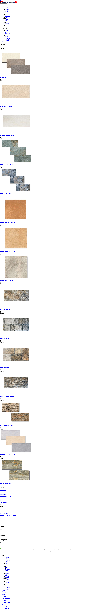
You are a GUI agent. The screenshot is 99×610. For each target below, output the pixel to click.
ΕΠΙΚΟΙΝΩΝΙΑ (4, 43)
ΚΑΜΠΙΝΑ (6, 564)
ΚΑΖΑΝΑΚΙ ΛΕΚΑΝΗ (7, 579)
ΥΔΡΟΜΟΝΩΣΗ (6, 36)
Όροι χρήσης (3, 545)
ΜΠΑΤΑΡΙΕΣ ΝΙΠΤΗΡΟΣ (7, 569)
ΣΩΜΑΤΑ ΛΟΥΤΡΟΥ (7, 26)
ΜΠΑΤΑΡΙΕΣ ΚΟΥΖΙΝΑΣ (7, 21)
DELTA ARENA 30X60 (5, 309)
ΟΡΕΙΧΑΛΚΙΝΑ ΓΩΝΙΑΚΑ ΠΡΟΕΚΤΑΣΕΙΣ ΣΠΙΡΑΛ (7, 33)
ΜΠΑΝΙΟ (6, 574)
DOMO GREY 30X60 (4, 338)
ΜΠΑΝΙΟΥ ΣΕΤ (6, 561)
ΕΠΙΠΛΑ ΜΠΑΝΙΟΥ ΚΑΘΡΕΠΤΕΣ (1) (7, 598)
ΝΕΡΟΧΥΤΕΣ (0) (4, 604)
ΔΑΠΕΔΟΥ (7, 7)
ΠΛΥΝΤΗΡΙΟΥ (6, 32)
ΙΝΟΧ (5, 572)
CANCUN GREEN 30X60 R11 (6, 164)
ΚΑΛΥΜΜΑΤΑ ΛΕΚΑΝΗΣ (7, 16)
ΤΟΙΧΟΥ (7, 8)
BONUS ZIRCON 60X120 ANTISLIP (8, 515)
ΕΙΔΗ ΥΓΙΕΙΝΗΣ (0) (5, 596)
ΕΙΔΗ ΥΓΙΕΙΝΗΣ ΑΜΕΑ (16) (6, 602)
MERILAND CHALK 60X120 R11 (7, 135)
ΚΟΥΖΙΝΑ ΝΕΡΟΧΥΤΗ (7, 31)
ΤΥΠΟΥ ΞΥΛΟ (6, 11)
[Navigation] (0, 0)
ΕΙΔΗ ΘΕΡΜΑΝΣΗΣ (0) (5, 608)
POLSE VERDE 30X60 (5, 367)
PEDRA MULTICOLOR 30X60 (6, 509)
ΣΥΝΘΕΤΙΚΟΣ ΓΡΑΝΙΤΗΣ (7, 23)
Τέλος (2, 524)
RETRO (7, 558)
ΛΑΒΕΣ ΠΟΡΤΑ (8, 38)
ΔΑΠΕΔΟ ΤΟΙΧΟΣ (8, 10)
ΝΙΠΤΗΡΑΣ (6, 13)
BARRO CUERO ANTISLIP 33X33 (7, 222)
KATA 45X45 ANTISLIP (5, 496)
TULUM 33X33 (3, 502)
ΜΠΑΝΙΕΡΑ (6, 14)
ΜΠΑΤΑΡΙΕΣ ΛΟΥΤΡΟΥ (7, 19)
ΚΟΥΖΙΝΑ (6, 25)
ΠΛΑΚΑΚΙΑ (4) (4, 594)
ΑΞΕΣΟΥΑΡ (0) (4, 606)
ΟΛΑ (2, 591)
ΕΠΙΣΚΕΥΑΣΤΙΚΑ (6, 35)
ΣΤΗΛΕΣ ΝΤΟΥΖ (6, 20)
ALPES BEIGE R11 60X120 (6, 106)
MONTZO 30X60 (4, 77)
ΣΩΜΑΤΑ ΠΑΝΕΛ (7, 27)
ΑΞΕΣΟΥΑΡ (7, 40)
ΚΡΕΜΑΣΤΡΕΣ (7, 39)
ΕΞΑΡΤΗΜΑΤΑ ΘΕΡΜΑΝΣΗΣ (8, 29)
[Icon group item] (50, 551)
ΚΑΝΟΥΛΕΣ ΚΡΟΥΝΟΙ (7, 582)
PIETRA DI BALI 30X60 (5, 483)
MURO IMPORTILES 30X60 (6, 425)
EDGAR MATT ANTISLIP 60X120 (7, 454)
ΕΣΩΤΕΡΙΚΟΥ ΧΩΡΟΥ (7, 556)
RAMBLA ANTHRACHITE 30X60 (7, 396)
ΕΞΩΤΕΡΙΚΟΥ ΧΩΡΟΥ (7, 9)
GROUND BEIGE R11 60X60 (6, 280)
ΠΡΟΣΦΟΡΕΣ (3, 41)
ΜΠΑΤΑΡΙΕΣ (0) (4, 600)
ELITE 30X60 (3, 490)
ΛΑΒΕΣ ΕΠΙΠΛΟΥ (8, 588)
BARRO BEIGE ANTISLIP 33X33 (7, 251)
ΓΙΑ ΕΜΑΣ (3, 42)
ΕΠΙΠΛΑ (6, 17)
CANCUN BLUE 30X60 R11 (6, 193)
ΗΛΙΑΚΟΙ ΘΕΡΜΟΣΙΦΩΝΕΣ (6, 577)
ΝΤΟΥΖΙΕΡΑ (6, 15)
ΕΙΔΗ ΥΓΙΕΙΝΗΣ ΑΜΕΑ (5, 571)
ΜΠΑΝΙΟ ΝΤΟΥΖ (6, 30)
